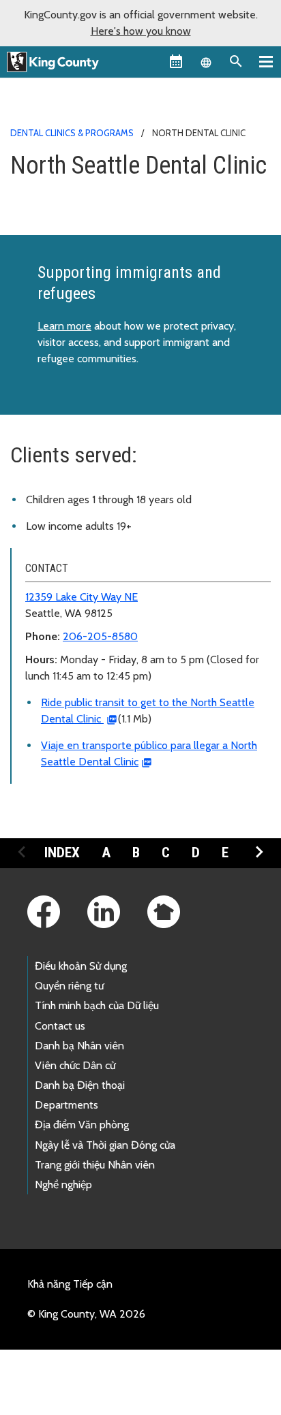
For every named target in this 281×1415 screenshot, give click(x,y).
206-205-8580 (100, 636)
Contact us (60, 1025)
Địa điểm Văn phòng (82, 1124)
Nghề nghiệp (63, 1184)
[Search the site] (236, 61)
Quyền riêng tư (69, 985)
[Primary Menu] (266, 61)
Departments (66, 1104)
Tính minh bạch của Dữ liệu (97, 1005)
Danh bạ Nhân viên (79, 1045)
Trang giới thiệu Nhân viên (95, 1164)
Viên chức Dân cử (75, 1065)
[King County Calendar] (176, 61)
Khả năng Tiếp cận (70, 1283)
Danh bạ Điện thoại (80, 1085)
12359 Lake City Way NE (81, 596)
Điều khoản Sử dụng (81, 965)
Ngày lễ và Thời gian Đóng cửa (105, 1145)
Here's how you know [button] (141, 31)
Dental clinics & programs (72, 132)
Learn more (64, 325)
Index (62, 852)
